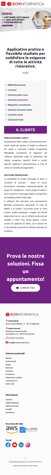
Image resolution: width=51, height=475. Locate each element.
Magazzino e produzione (19, 105)
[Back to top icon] (25, 458)
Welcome (9, 371)
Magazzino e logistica (14, 377)
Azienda (9, 400)
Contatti (9, 409)
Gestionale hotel (15, 120)
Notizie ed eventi (12, 406)
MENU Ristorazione (17, 85)
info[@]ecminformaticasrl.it (18, 343)
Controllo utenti (15, 115)
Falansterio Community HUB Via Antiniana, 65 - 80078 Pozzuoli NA (20, 331)
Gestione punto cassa (18, 95)
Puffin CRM (10, 384)
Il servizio (12, 90)
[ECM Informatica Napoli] (25, 4)
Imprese (9, 358)
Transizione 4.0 (11, 381)
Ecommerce (10, 374)
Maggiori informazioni (7, 25)
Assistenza (10, 412)
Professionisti (11, 361)
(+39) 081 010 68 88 (15, 338)
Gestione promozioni (18, 100)
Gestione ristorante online (20, 110)
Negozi (8, 365)
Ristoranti (9, 368)
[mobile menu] (3, 4)
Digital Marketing (12, 403)
